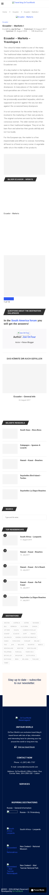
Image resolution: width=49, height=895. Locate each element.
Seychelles (7, 655)
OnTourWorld (17, 891)
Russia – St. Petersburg (30, 812)
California (24, 626)
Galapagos (8, 637)
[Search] (46, 3)
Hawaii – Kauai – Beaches (31, 552)
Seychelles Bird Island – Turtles (30, 476)
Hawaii (6, 641)
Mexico (40, 644)
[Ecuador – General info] (24, 378)
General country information (25, 637)
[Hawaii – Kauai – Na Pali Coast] (10, 586)
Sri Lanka (25, 659)
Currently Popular (29, 630)
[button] (24, 788)
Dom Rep (6, 633)
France (33, 633)
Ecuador (16, 12)
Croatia (16, 630)
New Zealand (31, 648)
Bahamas (36, 623)
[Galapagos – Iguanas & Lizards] (10, 449)
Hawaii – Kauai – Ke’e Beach (32, 567)
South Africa (30, 655)
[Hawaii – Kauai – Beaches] (10, 556)
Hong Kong (16, 641)
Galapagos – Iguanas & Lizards (30, 446)
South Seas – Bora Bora (30, 430)
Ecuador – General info (24, 397)
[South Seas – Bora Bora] (10, 434)
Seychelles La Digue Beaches (33, 597)
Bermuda (14, 626)
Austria (26, 623)
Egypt (25, 633)
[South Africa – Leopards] (10, 540)
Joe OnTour (15, 29)
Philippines (7, 652)
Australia (16, 623)
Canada (34, 626)
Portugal (18, 652)
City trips (7, 630)
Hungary (27, 641)
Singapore (18, 655)
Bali (5, 626)
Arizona (7, 623)
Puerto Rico (30, 652)
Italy (5, 644)
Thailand (35, 659)
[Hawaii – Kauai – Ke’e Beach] (10, 571)
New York (20, 648)
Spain (16, 659)
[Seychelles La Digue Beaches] (10, 601)
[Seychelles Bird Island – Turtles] (10, 479)
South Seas (7, 659)
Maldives (21, 644)
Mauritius (31, 644)
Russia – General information (19, 808)
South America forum (24, 320)
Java (12, 644)
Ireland (36, 641)
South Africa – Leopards (30, 537)
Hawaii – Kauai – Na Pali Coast (30, 583)
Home (5, 12)
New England (8, 648)
